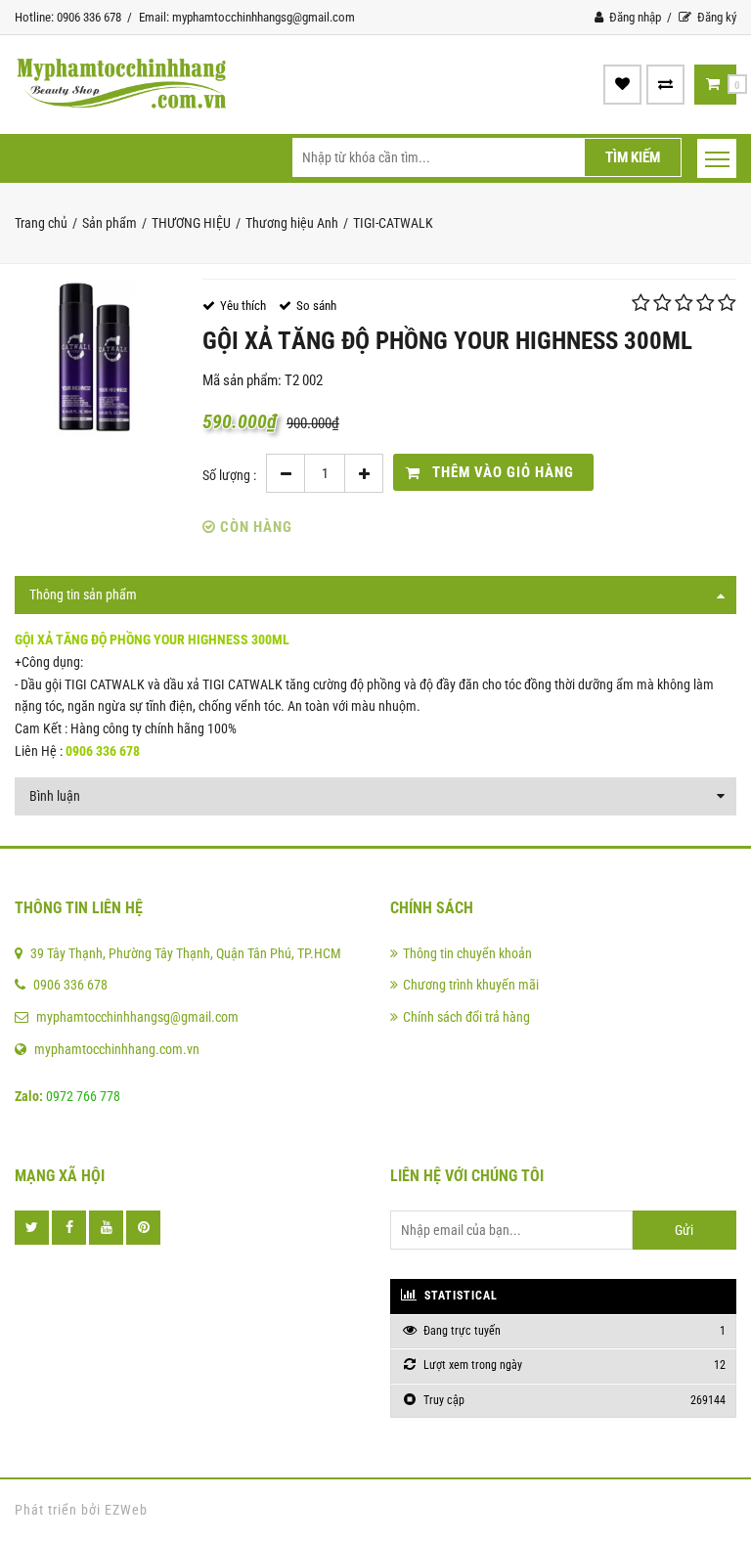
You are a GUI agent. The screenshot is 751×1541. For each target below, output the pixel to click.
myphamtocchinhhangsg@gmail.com (137, 1017)
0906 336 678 (70, 984)
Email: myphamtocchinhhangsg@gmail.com (247, 17)
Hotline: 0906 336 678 (68, 17)
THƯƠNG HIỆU (191, 223)
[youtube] (106, 1228)
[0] (713, 84)
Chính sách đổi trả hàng (466, 1017)
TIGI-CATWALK (393, 223)
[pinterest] (143, 1228)
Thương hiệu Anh (291, 223)
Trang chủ (41, 223)
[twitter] (32, 1228)
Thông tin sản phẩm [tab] (83, 594)
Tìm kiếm (632, 157)
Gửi (684, 1230)
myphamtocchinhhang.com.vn (116, 1049)
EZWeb (126, 1510)
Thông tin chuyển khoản (467, 953)
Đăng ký (715, 17)
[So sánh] (665, 84)
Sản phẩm (109, 223)
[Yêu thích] (622, 84)
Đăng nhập (633, 17)
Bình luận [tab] (54, 796)
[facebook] (69, 1228)
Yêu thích (243, 305)
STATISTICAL (459, 1295)
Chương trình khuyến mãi (471, 984)
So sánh (316, 305)
